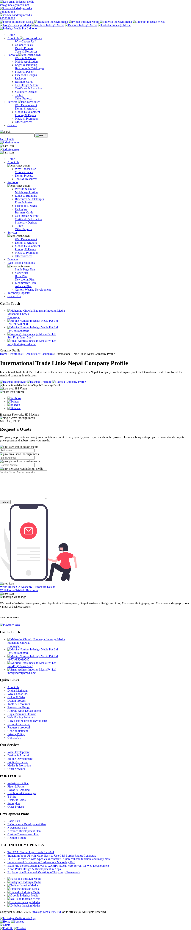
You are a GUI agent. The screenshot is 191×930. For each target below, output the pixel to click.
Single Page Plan (25, 269)
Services (12, 101)
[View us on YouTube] (48, 25)
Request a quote (16, 837)
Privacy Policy (16, 734)
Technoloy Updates (18, 292)
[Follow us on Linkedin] (149, 21)
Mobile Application (26, 61)
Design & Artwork (26, 108)
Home (11, 34)
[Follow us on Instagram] (51, 21)
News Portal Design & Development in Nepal (34, 869)
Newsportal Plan (25, 279)
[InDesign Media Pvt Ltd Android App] (10, 624)
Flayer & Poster (24, 71)
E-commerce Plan (25, 282)
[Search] (41, 135)
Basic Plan (21, 276)
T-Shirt (19, 95)
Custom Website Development (33, 289)
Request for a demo (18, 724)
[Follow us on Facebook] (17, 21)
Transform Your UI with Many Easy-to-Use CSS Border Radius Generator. (51, 855)
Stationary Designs (26, 91)
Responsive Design (18, 707)
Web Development (26, 105)
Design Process (24, 48)
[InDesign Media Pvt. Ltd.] (18, 28)
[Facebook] (14, 398)
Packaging (21, 78)
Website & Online (25, 58)
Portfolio (12, 54)
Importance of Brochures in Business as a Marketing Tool (41, 862)
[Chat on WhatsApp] (17, 918)
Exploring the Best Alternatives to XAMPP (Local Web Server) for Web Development (58, 865)
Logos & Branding (26, 64)
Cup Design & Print (26, 85)
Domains (12, 259)
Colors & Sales (24, 44)
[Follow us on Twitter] (84, 21)
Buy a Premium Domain (21, 714)
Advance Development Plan (24, 831)
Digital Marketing (17, 690)
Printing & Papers (25, 115)
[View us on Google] (15, 25)
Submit (5, 502)
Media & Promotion (26, 118)
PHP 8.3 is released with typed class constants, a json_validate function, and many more (59, 859)
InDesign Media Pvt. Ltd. (47, 911)
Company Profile (75, 381)
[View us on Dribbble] (114, 25)
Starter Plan (22, 272)
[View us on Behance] (81, 25)
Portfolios (16, 353)
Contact (12, 125)
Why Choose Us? (25, 41)
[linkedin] (13, 404)
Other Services (23, 121)
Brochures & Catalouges (29, 68)
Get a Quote (7, 139)
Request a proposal (18, 727)
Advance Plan (23, 286)
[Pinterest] (14, 408)
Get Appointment (17, 730)
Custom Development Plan (23, 834)
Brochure (46, 381)
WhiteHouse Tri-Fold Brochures (19, 590)
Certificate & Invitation (28, 88)
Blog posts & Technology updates (27, 720)
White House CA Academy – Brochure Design (27, 586)
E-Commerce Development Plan (26, 824)
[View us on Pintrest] (116, 21)
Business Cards (24, 81)
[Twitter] (13, 401)
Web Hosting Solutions (21, 262)
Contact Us (14, 296)
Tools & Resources (26, 51)
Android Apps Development (24, 710)
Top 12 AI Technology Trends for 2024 (30, 852)
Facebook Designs (26, 75)
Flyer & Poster (23, 202)
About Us (13, 38)
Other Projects (23, 98)
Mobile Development (27, 111)
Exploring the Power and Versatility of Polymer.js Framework (43, 872)
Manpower (20, 381)
